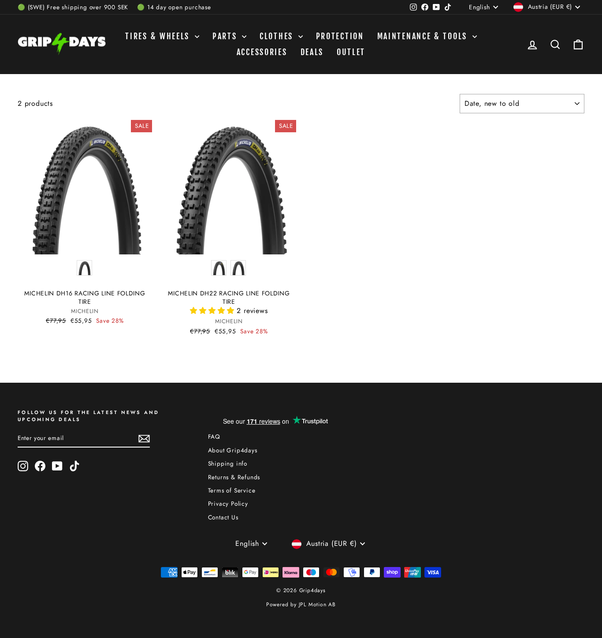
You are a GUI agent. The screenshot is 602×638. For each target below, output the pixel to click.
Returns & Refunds (234, 477)
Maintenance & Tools (423, 36)
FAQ (214, 436)
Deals (312, 52)
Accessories (262, 52)
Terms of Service (232, 490)
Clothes (278, 36)
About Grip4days (232, 450)
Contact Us (223, 517)
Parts (226, 36)
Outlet (351, 52)
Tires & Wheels (159, 36)
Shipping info (227, 463)
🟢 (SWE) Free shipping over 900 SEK (73, 7)
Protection (340, 36)
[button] (213, 311)
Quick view (85, 244)
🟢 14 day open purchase (174, 7)
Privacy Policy (228, 503)
